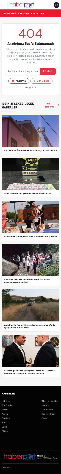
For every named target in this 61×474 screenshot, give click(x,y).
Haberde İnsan (48, 414)
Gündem (6, 418)
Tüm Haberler (49, 105)
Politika (5, 409)
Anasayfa (11, 13)
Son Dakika (43, 81)
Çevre (44, 418)
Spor (4, 422)
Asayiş (5, 414)
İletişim (29, 87)
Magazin (45, 405)
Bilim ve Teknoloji (49, 401)
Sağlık (4, 427)
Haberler (6, 401)
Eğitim (5, 431)
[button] (3, 5)
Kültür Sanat (47, 409)
